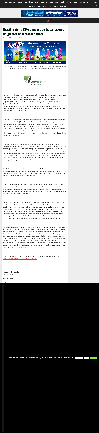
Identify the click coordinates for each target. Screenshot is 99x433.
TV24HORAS (63, 6)
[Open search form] (96, 6)
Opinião (45, 6)
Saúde (39, 6)
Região (62, 2)
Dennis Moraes (54, 6)
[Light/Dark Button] (95, 2)
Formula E (20, 2)
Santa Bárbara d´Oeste (31, 2)
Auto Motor (32, 6)
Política (69, 2)
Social (75, 2)
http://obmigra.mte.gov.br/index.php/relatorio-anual (20, 258)
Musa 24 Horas (84, 2)
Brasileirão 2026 (10, 2)
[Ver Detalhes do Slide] (49, 13)
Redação (5, 37)
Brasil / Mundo (54, 2)
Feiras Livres (43, 2)
